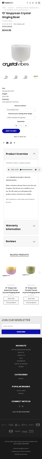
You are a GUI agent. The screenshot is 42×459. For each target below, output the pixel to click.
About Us (21, 352)
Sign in (17, 364)
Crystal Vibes (21, 390)
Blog (21, 358)
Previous (2, 272)
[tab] (21, 154)
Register (24, 364)
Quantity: (21, 121)
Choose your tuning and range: (21, 114)
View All (21, 393)
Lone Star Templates (24, 451)
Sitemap (21, 366)
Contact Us (21, 355)
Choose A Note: (21, 106)
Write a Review (7, 26)
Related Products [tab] (19, 255)
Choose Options (11, 302)
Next (39, 272)
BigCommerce (24, 448)
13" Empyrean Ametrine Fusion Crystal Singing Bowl (11, 290)
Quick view (11, 298)
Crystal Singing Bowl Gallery (21, 349)
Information (21, 361)
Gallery (21, 378)
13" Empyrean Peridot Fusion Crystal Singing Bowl (31, 290)
